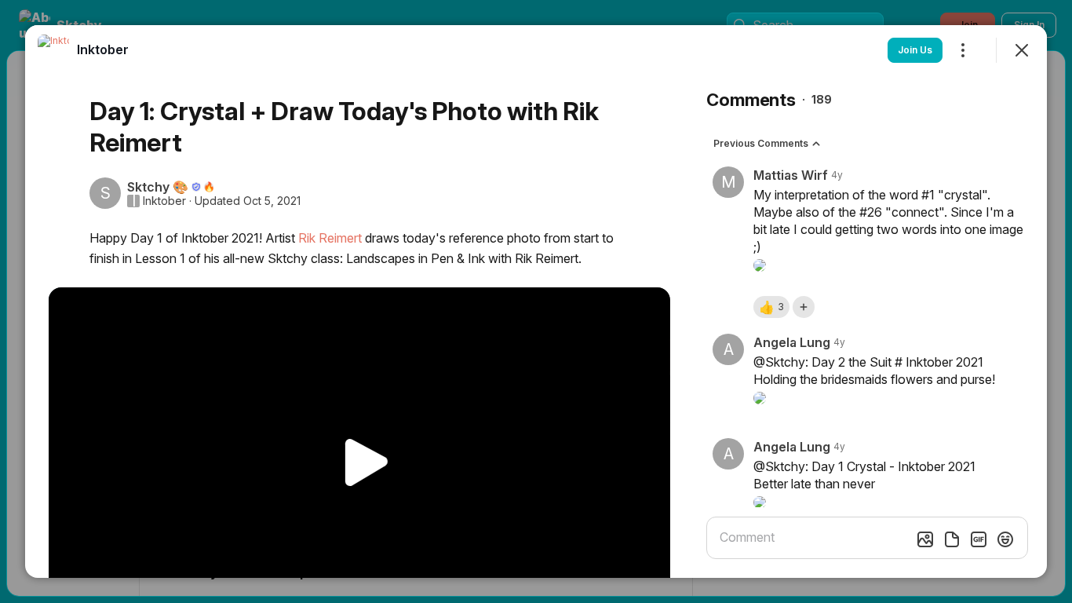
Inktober (164, 201)
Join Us (915, 50)
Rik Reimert (330, 238)
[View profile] (53, 50)
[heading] (103, 49)
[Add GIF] (978, 539)
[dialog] (536, 301)
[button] (771, 307)
